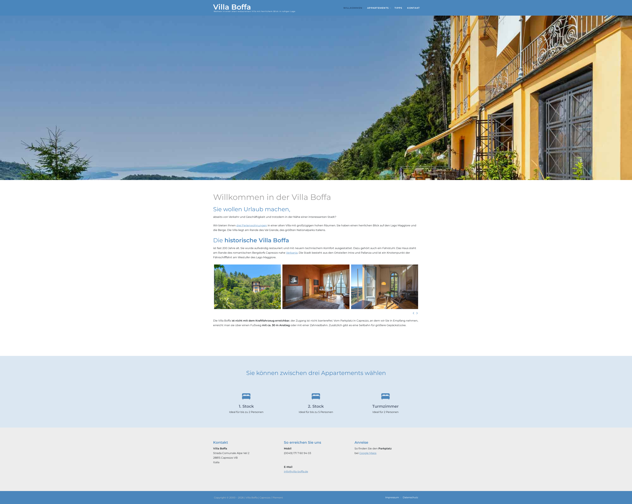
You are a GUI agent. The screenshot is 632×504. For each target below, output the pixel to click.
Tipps (398, 8)
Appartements (378, 8)
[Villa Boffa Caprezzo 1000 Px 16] (316, 286)
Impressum (392, 497)
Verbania (292, 252)
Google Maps (367, 453)
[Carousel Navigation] (316, 313)
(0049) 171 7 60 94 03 (297, 453)
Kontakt (413, 8)
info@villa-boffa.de (296, 471)
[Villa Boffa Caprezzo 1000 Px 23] (384, 286)
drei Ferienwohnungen (251, 225)
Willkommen (352, 8)
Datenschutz (410, 497)
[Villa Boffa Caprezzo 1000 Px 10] (247, 286)
